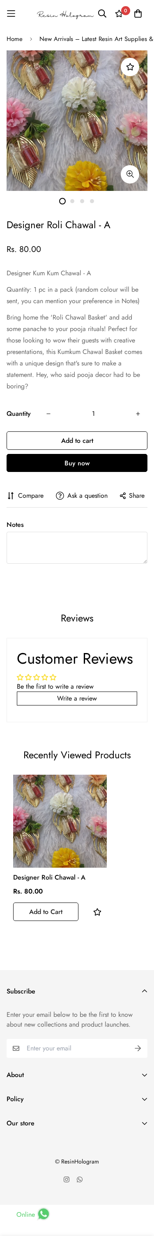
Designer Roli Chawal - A (49, 877)
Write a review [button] (77, 698)
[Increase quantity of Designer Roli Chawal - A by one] (138, 413)
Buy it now (77, 463)
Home (15, 38)
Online (25, 1214)
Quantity (19, 413)
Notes (15, 524)
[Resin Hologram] (65, 13)
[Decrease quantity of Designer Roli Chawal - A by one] (48, 413)
